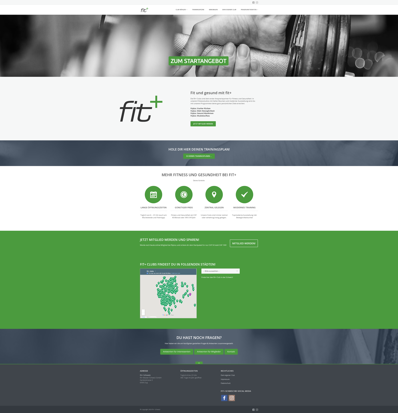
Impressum (225, 379)
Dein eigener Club (229, 10)
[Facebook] (253, 2)
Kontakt (231, 351)
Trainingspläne (198, 10)
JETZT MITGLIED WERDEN (203, 124)
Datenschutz (226, 383)
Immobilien (213, 10)
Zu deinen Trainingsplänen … (199, 156)
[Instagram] (257, 2)
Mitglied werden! (243, 243)
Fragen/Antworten (249, 10)
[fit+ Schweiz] (145, 9)
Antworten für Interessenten (176, 351)
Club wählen (181, 10)
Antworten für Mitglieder (209, 351)
